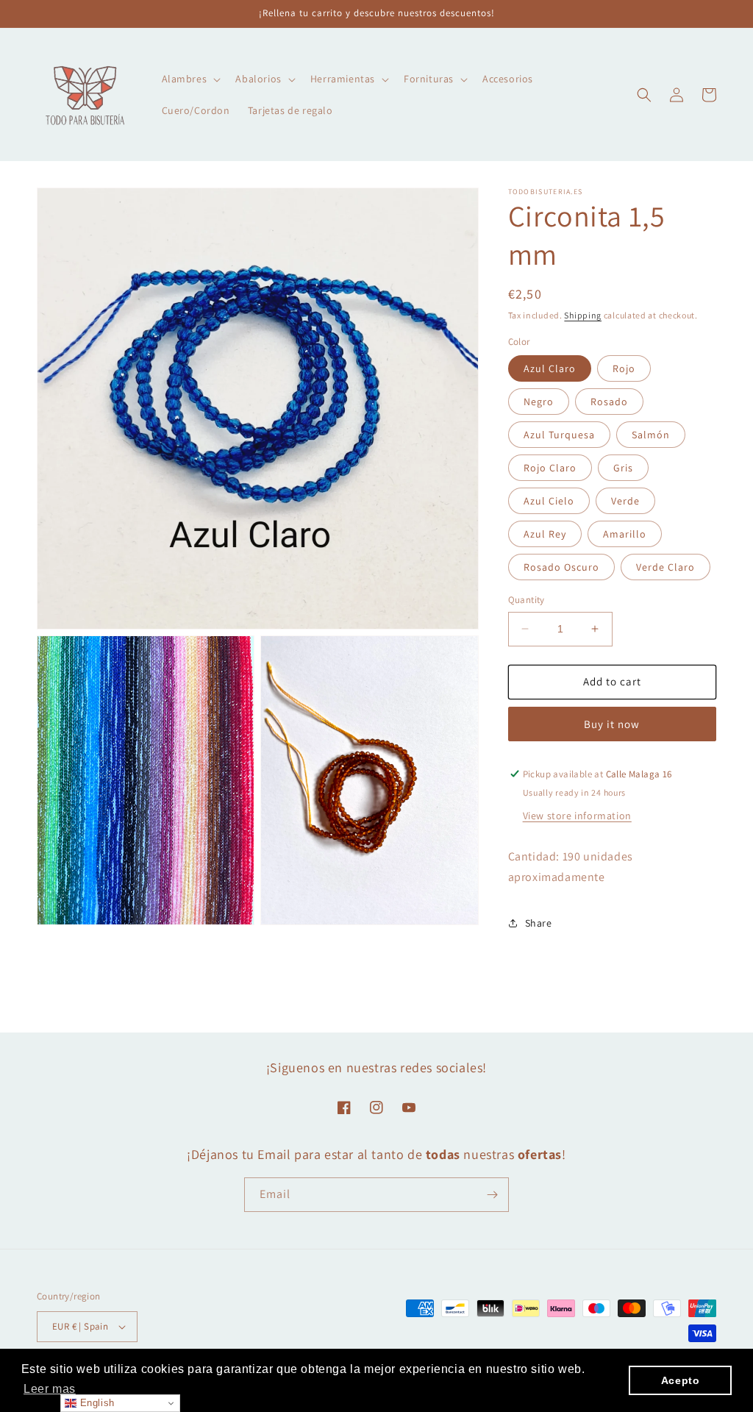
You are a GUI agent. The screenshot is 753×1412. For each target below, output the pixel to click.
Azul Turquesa (559, 434)
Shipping (583, 315)
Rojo (624, 368)
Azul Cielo (549, 500)
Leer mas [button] (50, 1389)
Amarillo (624, 534)
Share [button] (538, 923)
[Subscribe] (492, 1194)
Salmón (651, 434)
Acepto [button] (680, 1380)
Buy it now (612, 724)
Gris (623, 467)
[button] (190, 78)
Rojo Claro (550, 467)
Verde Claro (665, 567)
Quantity (526, 599)
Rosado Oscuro (561, 567)
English (95, 1402)
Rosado (609, 401)
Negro (539, 401)
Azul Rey (545, 534)
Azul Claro (550, 368)
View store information (577, 815)
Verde (625, 500)
